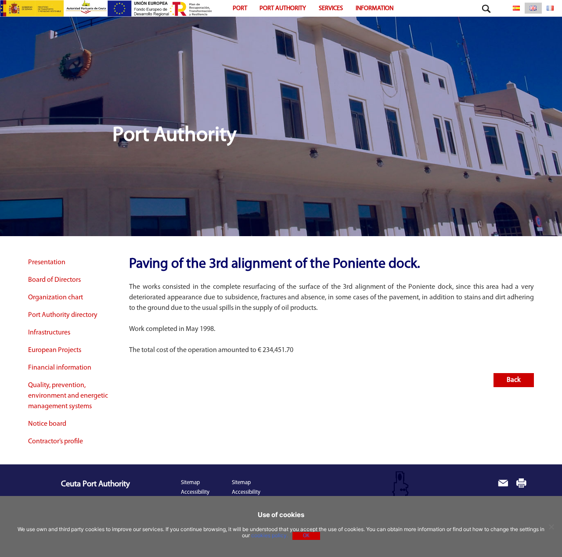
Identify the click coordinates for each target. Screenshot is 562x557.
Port (240, 8)
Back (514, 380)
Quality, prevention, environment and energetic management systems (68, 396)
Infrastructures (49, 332)
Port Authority (282, 8)
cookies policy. (269, 535)
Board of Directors (54, 280)
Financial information (59, 367)
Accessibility (195, 492)
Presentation (46, 262)
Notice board (47, 424)
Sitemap (190, 482)
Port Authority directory (62, 315)
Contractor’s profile (55, 441)
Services (331, 8)
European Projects (54, 350)
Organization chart (55, 297)
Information (374, 8)
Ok (306, 536)
